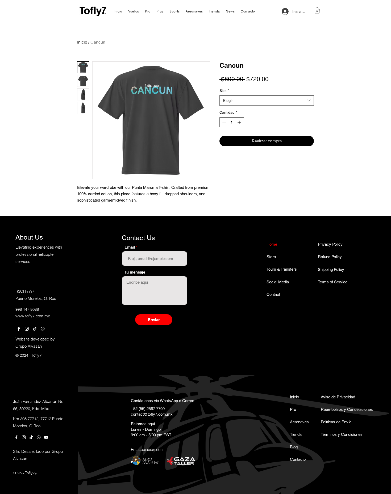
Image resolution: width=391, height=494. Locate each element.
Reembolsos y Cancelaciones (336, 409)
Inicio (82, 42)
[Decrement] (223, 122)
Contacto (298, 459)
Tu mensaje (134, 272)
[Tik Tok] (34, 328)
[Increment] (239, 122)
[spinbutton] (231, 122)
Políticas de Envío (336, 422)
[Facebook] (18, 328)
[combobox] (266, 100)
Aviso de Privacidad (336, 397)
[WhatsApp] (42, 328)
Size (224, 90)
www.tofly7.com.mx (32, 315)
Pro (293, 409)
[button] (317, 10)
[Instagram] (26, 328)
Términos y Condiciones (336, 434)
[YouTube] (46, 437)
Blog (294, 447)
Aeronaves (299, 422)
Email (129, 247)
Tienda (296, 434)
